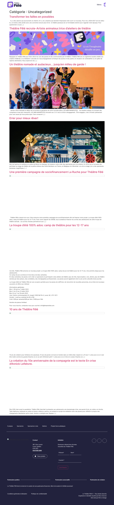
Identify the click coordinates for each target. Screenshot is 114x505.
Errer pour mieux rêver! (23, 118)
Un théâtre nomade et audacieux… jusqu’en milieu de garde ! (47, 64)
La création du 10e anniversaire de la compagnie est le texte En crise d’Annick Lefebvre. (52, 362)
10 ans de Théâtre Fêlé (23, 309)
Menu (99, 5)
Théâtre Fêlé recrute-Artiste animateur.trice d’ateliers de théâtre (50, 28)
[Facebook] (94, 441)
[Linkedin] (104, 441)
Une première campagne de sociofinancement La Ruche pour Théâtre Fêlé (56, 172)
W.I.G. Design (102, 498)
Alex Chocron (102, 496)
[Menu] (105, 5)
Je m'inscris (63, 467)
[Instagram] (99, 441)
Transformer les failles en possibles (31, 16)
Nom (71, 456)
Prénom (60, 456)
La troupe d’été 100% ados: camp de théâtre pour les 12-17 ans (49, 225)
